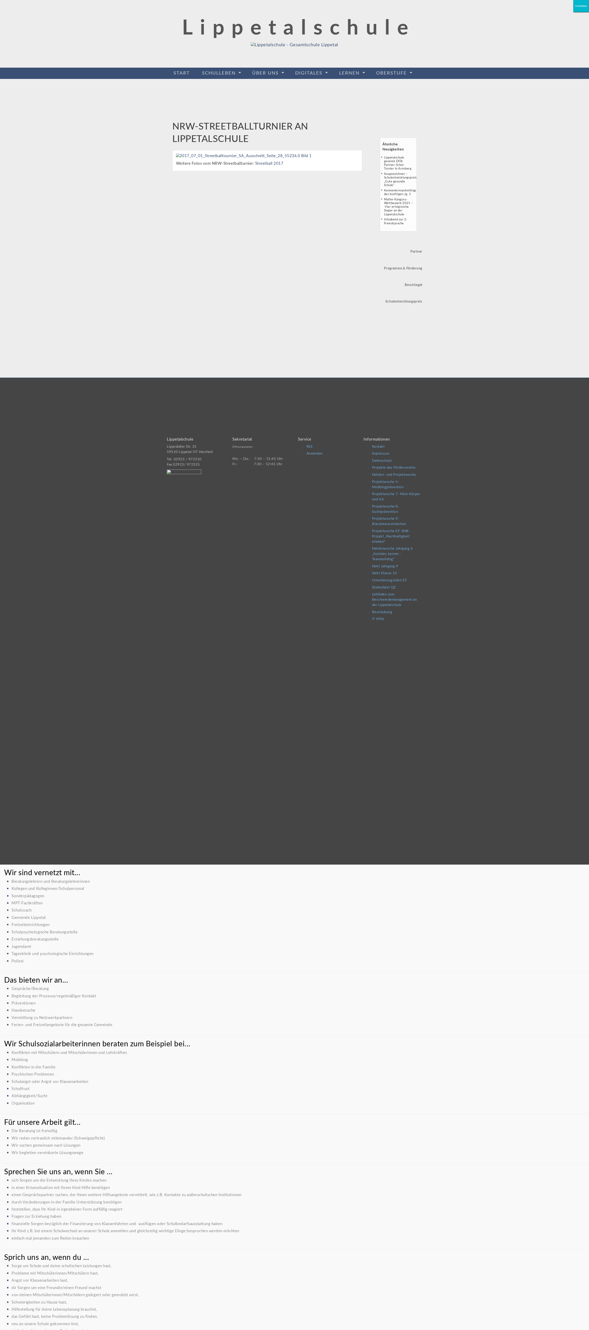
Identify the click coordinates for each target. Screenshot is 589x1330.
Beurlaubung (382, 612)
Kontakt (378, 446)
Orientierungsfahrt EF (389, 580)
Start (181, 73)
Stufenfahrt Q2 (384, 587)
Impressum (381, 453)
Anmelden (314, 453)
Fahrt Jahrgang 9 (385, 566)
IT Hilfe (378, 619)
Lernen (350, 73)
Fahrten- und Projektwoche (394, 474)
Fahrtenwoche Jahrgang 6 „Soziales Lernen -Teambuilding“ (392, 554)
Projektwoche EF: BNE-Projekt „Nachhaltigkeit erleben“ (391, 536)
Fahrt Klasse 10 (384, 573)
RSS (309, 446)
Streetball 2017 (269, 163)
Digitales (309, 73)
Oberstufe (392, 73)
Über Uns (266, 73)
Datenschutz (382, 460)
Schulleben (219, 73)
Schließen (581, 6)
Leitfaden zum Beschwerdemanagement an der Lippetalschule (394, 600)
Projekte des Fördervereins (394, 467)
